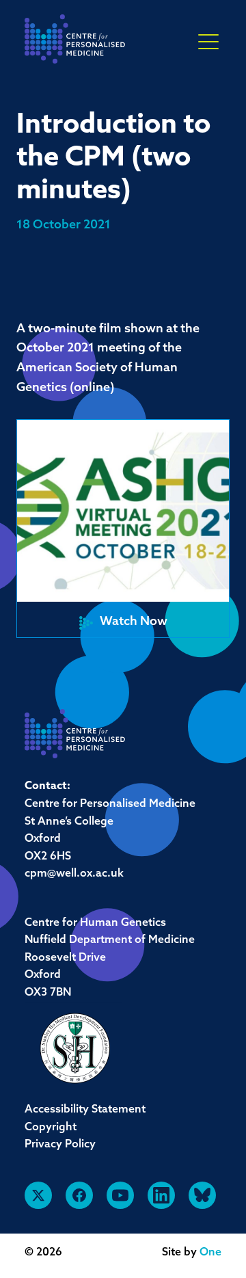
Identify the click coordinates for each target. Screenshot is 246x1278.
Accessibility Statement (85, 1109)
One (210, 1252)
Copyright (51, 1127)
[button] (123, 528)
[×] (208, 41)
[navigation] (75, 42)
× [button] (208, 42)
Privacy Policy (60, 1144)
